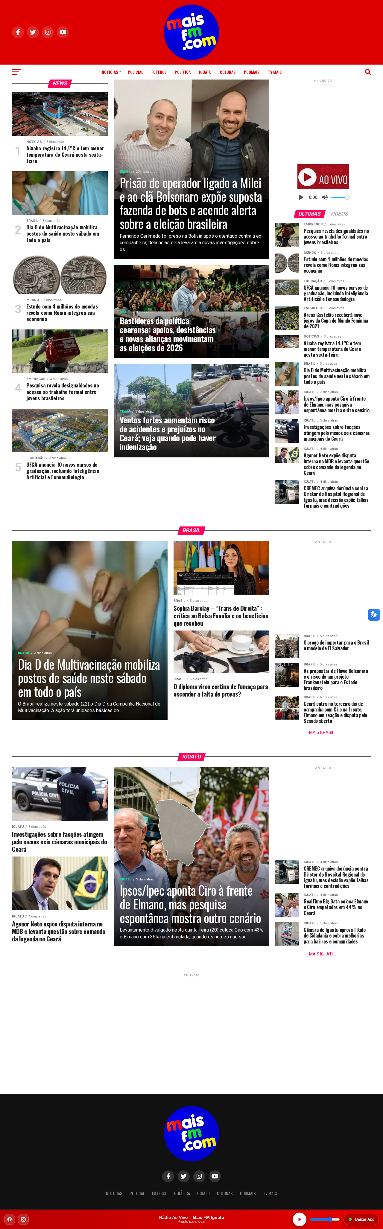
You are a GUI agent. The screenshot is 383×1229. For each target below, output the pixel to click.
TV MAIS (275, 72)
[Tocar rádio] (299, 1219)
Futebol (158, 72)
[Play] (301, 197)
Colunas (227, 72)
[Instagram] (23, 1219)
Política (183, 72)
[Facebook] (9, 1219)
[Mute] (325, 197)
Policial (135, 72)
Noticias (110, 72)
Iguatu (205, 72)
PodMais (251, 72)
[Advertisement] (323, 120)
